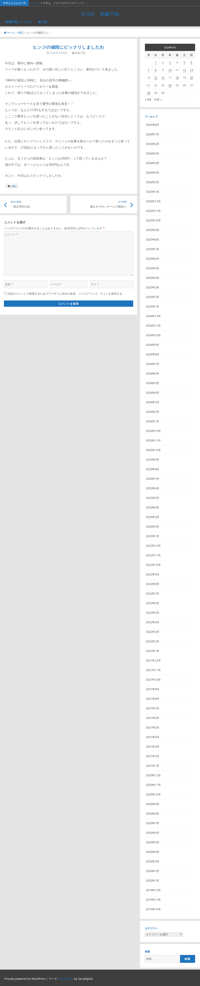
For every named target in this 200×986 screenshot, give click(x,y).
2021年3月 (152, 746)
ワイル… (34, 3)
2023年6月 (152, 488)
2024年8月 (152, 354)
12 (184, 70)
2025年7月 (152, 249)
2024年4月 (152, 392)
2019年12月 (153, 890)
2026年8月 (152, 125)
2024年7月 (152, 364)
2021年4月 (152, 737)
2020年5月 (152, 842)
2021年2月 (152, 756)
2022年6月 (152, 603)
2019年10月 (153, 909)
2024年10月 (153, 335)
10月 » (158, 99)
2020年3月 (152, 861)
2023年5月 (152, 498)
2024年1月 (152, 421)
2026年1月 (152, 191)
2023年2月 (152, 526)
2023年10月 (153, 450)
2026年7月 (152, 134)
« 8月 (148, 99)
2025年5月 (152, 268)
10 (169, 70)
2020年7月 (152, 823)
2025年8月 (152, 239)
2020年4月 (152, 852)
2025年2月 (152, 297)
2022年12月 (153, 545)
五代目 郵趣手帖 (100, 13)
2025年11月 (153, 211)
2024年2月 (152, 412)
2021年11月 (153, 670)
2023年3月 (152, 517)
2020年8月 (152, 813)
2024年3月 (152, 402)
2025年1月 (152, 306)
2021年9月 (152, 689)
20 (191, 77)
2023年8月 (152, 469)
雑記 (21, 32)
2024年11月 (153, 325)
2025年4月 (152, 278)
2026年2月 (152, 182)
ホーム (11, 32)
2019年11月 (153, 899)
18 (177, 77)
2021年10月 (153, 679)
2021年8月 (152, 699)
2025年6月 (152, 258)
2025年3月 (152, 287)
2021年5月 (152, 727)
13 (191, 70)
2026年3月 (152, 172)
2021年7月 (152, 708)
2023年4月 (152, 507)
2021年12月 (153, 660)
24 (169, 85)
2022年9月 (152, 574)
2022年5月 (152, 612)
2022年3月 (152, 632)
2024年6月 (152, 373)
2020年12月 (153, 775)
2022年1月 (152, 651)
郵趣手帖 (80, 53)
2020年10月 (153, 794)
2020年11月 (153, 785)
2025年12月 (153, 201)
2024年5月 (152, 383)
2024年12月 (153, 316)
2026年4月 (152, 163)
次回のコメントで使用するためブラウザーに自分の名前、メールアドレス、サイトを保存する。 (66, 293)
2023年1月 (152, 536)
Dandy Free (65, 979)
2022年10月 (153, 565)
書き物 (42, 22)
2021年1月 (152, 766)
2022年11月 (153, 555)
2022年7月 (152, 593)
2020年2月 (152, 871)
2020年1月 (152, 880)
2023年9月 (152, 459)
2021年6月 (152, 718)
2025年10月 (153, 220)
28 (148, 93)
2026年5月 (152, 153)
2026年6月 (152, 144)
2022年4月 (152, 622)
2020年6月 (152, 832)
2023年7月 (152, 479)
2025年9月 (152, 230)
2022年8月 (152, 584)
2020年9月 (152, 804)
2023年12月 (153, 431)
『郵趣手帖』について (17, 22)
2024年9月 (152, 345)
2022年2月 (152, 641)
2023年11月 (153, 440)
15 (155, 77)
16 (162, 77)
